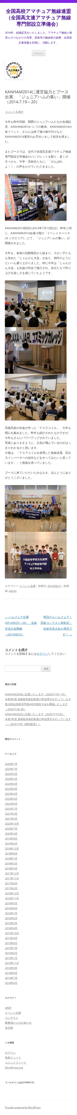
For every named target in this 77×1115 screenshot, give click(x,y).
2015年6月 (11, 953)
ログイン (42, 654)
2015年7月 (11, 948)
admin (13, 591)
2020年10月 (12, 823)
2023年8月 (11, 789)
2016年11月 (12, 898)
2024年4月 (11, 784)
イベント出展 (28, 586)
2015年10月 (12, 933)
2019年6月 (11, 843)
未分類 (9, 1028)
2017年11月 (12, 878)
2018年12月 (12, 848)
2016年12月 (12, 893)
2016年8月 (11, 908)
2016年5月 (11, 923)
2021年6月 (11, 818)
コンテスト (11, 1018)
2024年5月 (11, 779)
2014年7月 (11, 978)
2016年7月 (11, 913)
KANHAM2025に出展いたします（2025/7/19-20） (35, 714)
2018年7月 (11, 858)
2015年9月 (11, 938)
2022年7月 (11, 809)
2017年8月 (11, 883)
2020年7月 (11, 828)
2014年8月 (11, 973)
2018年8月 (11, 853)
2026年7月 (11, 764)
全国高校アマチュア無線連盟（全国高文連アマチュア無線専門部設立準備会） (38, 17)
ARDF (8, 1008)
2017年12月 (12, 873)
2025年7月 (11, 769)
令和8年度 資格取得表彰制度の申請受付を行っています (38, 699)
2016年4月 (11, 928)
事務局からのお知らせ (18, 1023)
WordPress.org (14, 1067)
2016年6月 (11, 918)
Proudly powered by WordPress (23, 1107)
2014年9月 (11, 968)
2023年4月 (11, 799)
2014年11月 (12, 963)
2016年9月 (11, 903)
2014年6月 (11, 983)
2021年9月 (11, 814)
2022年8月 (11, 804)
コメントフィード (15, 1062)
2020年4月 (11, 833)
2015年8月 (11, 943)
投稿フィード (13, 1057)
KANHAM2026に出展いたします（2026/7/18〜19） (36, 694)
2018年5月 (11, 863)
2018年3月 (11, 868)
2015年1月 (11, 958)
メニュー (38, 53)
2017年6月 (11, 888)
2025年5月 (11, 774)
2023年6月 (11, 794)
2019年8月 (11, 838)
